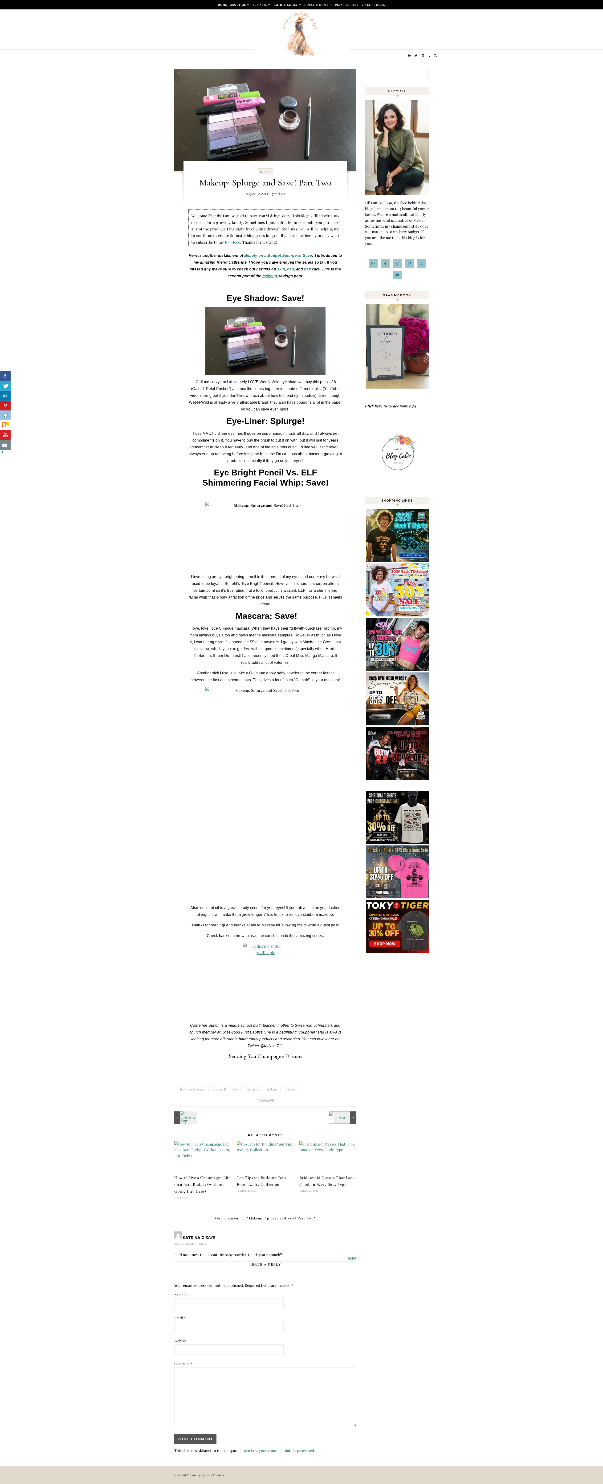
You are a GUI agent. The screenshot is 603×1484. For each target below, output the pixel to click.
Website (180, 1341)
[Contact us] (5, 445)
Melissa (280, 194)
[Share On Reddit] (5, 415)
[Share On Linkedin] (5, 396)
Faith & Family (285, 4)
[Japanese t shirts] (397, 951)
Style (366, 4)
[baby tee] (397, 669)
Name (180, 1294)
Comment (183, 1363)
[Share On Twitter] (5, 386)
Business (260, 4)
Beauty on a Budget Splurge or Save (278, 255)
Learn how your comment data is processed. (277, 1450)
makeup (270, 276)
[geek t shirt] (397, 560)
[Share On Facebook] (5, 376)
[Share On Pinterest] (5, 405)
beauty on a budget (192, 1089)
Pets (338, 4)
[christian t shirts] (397, 896)
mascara (290, 1089)
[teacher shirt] (397, 614)
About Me (238, 4)
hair (290, 269)
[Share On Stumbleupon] (5, 425)
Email (180, 1317)
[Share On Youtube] (5, 435)
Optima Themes (212, 1475)
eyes (236, 1089)
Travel (379, 4)
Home (222, 4)
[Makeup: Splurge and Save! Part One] (345, 1117)
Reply (352, 1258)
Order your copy (402, 405)
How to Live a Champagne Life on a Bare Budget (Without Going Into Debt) (202, 1184)
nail (308, 269)
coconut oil (219, 1089)
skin (281, 269)
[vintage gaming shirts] (397, 778)
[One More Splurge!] (185, 1117)
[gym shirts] (397, 723)
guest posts (253, 1089)
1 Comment (265, 1100)
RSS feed (232, 242)
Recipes (352, 4)
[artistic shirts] (397, 842)
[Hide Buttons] (2, 453)
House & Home (316, 4)
